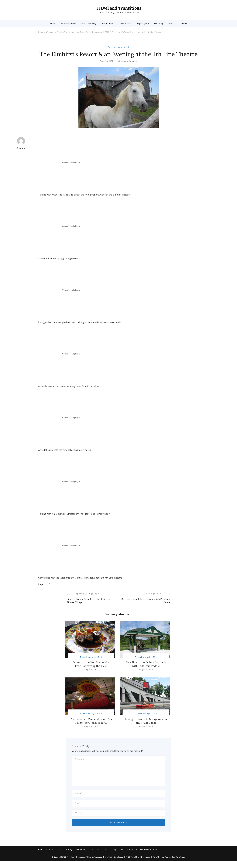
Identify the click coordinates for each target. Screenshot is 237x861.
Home (52, 23)
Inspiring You (143, 23)
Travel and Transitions (118, 8)
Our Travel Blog (88, 23)
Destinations (107, 23)
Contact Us (132, 849)
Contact (183, 23)
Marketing (158, 23)
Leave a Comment (129, 61)
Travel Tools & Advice (99, 849)
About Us (50, 849)
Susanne (21, 148)
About (171, 23)
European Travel (68, 23)
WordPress (180, 857)
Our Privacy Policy (148, 849)
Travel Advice (125, 23)
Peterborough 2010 (118, 47)
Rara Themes (158, 857)
